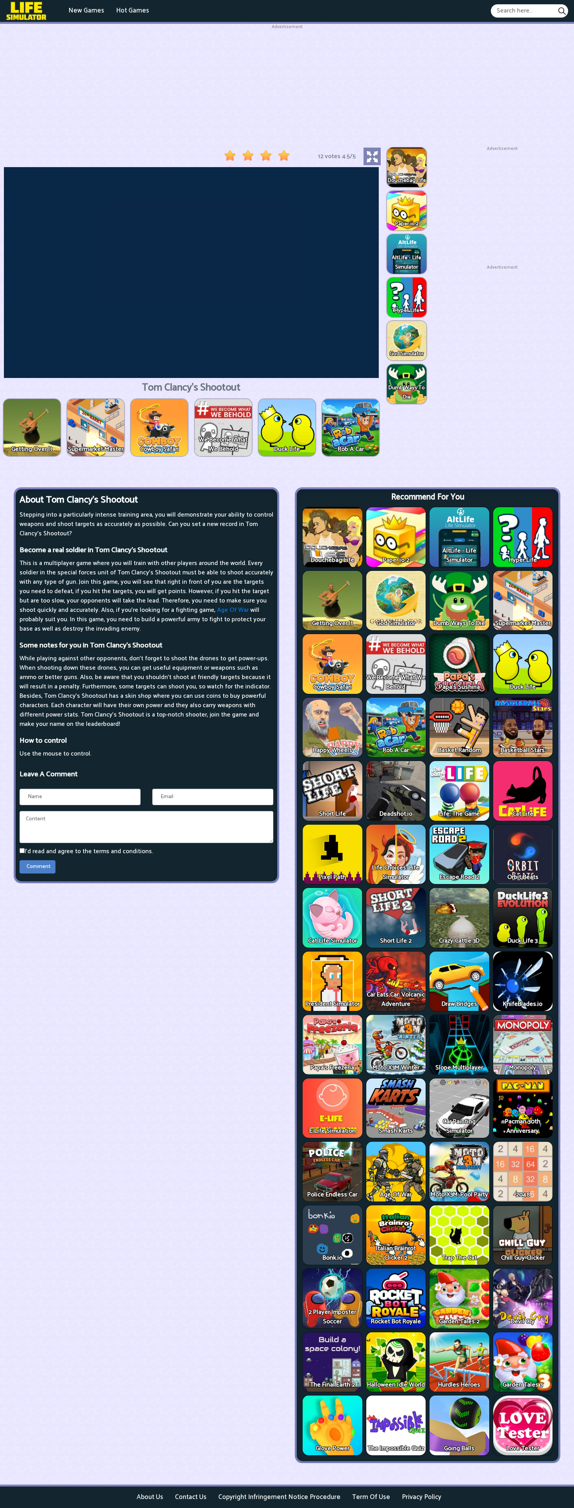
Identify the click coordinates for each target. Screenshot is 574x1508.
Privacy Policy (421, 1497)
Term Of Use (371, 1497)
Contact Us (191, 1497)
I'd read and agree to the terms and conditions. (89, 851)
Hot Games (132, 10)
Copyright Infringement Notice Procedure (279, 1497)
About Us (150, 1497)
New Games (86, 10)
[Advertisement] (287, 85)
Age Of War (233, 610)
